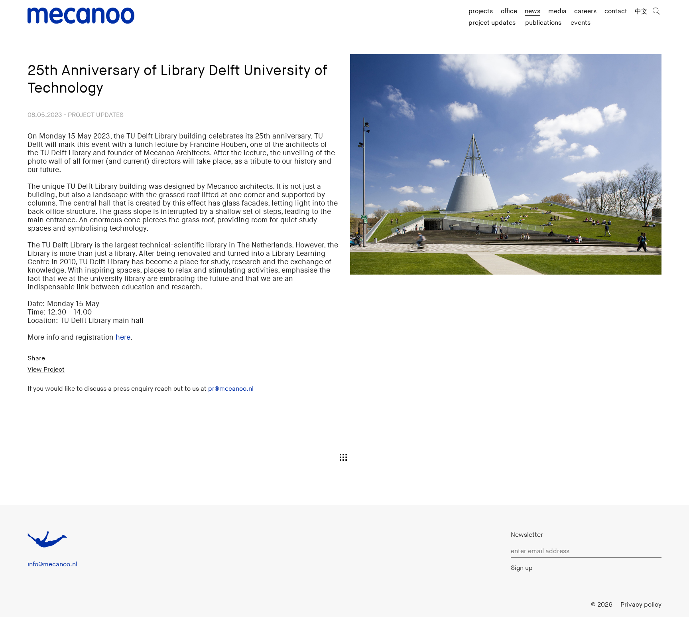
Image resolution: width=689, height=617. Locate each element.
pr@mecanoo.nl (231, 389)
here (123, 337)
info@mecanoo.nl (52, 564)
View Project (46, 370)
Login (575, 605)
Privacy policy (640, 605)
